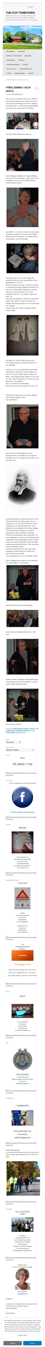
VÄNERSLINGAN (20, 73)
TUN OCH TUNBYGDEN (20, 12)
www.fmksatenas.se (22, 1083)
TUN (36, 729)
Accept (32, 1343)
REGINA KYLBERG (29, 729)
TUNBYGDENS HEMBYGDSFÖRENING (17, 731)
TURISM (8, 73)
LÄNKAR (30, 73)
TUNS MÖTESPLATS (25, 69)
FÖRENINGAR (10, 60)
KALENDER (21, 51)
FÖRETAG (21, 60)
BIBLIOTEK (28, 56)
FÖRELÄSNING (17, 729)
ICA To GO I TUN (11, 69)
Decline (12, 1343)
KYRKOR (25, 64)
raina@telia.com (22, 1294)
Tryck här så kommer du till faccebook (22, 812)
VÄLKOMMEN (10, 51)
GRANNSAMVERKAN (12, 64)
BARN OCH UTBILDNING (14, 56)
